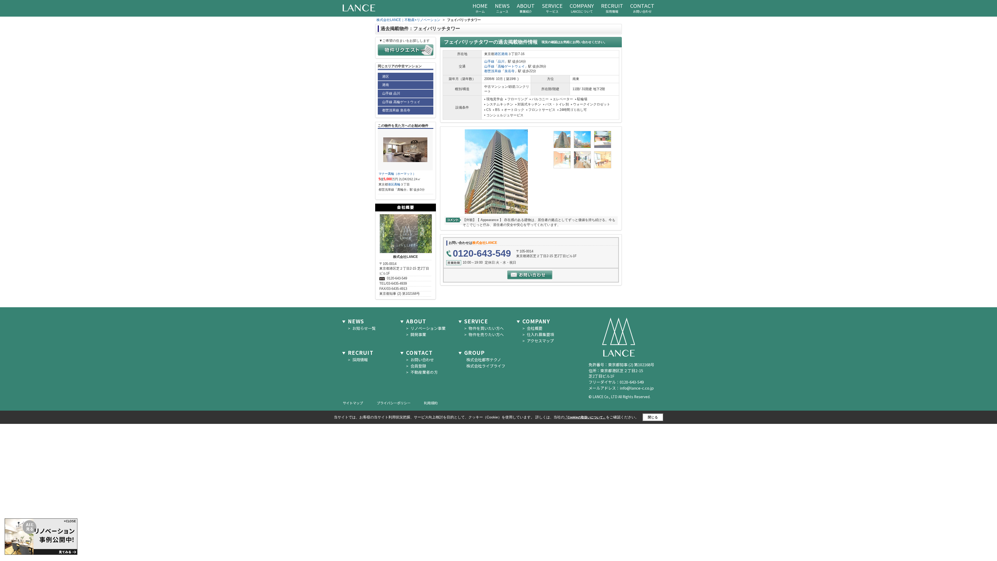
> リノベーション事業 (426, 328)
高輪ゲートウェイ (511, 66)
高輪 (397, 184)
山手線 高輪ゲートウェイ (401, 102)
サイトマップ (353, 402)
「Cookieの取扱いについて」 (585, 417)
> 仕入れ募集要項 (538, 334)
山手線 (489, 61)
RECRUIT (612, 8)
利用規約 (430, 402)
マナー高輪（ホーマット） (397, 174)
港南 (504, 54)
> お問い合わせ (420, 359)
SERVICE (552, 8)
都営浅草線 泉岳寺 (396, 110)
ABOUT (526, 8)
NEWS (502, 8)
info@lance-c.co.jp (637, 388)
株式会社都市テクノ (482, 359)
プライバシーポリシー (393, 402)
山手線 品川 (391, 93)
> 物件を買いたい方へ (484, 328)
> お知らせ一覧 (362, 328)
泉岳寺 (509, 71)
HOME (480, 8)
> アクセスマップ (538, 340)
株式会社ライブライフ (484, 366)
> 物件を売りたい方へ (484, 334)
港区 (497, 54)
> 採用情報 (358, 359)
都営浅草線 (492, 71)
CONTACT (642, 8)
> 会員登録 (416, 366)
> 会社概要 (532, 328)
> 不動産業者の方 (422, 372)
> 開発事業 (416, 334)
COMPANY (582, 8)
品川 (501, 61)
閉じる (653, 417)
